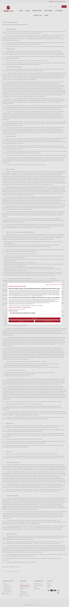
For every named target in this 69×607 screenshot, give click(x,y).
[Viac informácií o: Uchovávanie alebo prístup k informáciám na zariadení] (58, 313)
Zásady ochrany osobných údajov (52, 284)
